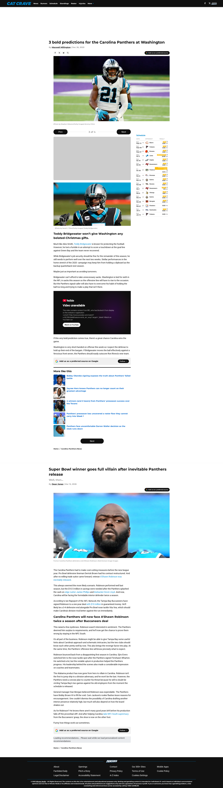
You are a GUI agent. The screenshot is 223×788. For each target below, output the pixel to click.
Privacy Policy (116, 771)
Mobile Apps (163, 766)
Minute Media (41, 781)
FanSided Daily (60, 771)
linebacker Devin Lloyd (104, 592)
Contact (113, 766)
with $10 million (93, 604)
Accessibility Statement (89, 775)
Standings (64, 3)
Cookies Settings (140, 775)
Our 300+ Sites (139, 766)
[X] (210, 3)
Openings (82, 766)
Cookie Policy (163, 771)
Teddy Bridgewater (82, 244)
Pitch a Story (84, 771)
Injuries (82, 3)
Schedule (54, 3)
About (56, 766)
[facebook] (205, 3)
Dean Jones (57, 484)
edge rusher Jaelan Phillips (77, 592)
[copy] (67, 52)
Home (56, 449)
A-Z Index (114, 775)
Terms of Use (138, 771)
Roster (74, 3)
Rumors (44, 3)
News (35, 3)
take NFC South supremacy (116, 714)
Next (124, 132)
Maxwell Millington (61, 47)
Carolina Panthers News (71, 449)
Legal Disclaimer (61, 775)
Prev (60, 132)
